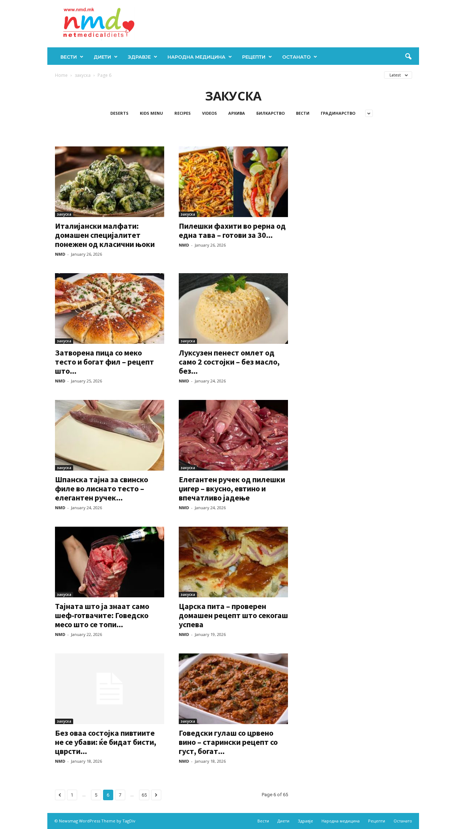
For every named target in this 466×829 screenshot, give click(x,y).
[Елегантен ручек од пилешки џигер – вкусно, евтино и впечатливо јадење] (233, 435)
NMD (60, 254)
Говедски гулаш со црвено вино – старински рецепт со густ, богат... (228, 742)
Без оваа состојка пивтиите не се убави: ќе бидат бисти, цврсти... (105, 742)
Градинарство (338, 113)
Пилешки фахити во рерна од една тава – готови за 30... (232, 230)
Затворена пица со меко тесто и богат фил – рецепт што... (104, 361)
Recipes (182, 113)
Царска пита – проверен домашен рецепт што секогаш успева (233, 615)
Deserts (119, 113)
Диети (102, 57)
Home (61, 75)
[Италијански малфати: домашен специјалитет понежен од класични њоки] (109, 181)
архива (236, 113)
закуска (83, 75)
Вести (68, 57)
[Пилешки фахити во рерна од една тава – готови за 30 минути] (233, 181)
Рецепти (253, 57)
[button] (408, 57)
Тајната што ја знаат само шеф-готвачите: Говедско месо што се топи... (102, 615)
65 (144, 795)
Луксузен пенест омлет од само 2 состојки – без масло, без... (229, 361)
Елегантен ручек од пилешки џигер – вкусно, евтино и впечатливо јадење (232, 488)
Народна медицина (196, 57)
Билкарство (270, 113)
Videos (209, 113)
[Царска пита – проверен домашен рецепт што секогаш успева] (233, 562)
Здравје (139, 57)
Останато (296, 57)
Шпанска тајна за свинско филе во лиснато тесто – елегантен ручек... (101, 488)
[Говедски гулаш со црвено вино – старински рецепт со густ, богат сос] (233, 688)
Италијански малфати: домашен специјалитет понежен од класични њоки (105, 235)
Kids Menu (151, 113)
